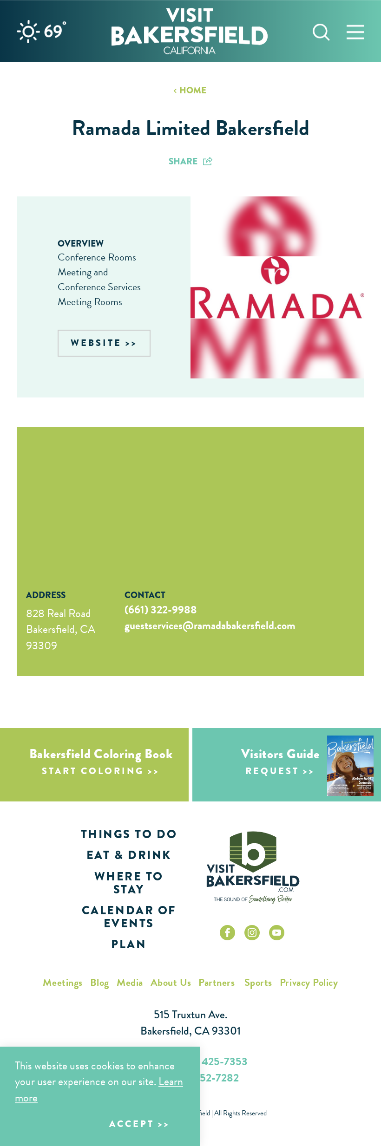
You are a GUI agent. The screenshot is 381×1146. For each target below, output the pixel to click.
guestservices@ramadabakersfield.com (210, 625)
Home (192, 90)
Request (272, 771)
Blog (99, 982)
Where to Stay (129, 883)
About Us (171, 982)
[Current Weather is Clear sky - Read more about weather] (28, 31)
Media (130, 982)
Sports (258, 982)
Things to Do (129, 834)
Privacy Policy (309, 982)
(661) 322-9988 (161, 609)
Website (96, 343)
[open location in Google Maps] (93, 496)
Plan (128, 944)
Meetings (62, 982)
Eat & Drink (128, 855)
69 (55, 31)
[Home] (190, 31)
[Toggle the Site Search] (321, 30)
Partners (216, 982)
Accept (131, 1124)
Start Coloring (93, 771)
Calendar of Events (129, 917)
